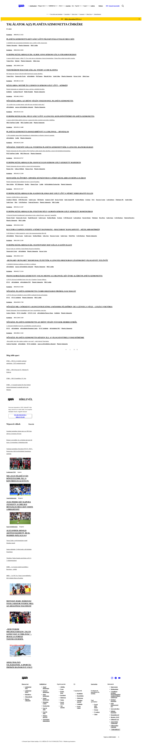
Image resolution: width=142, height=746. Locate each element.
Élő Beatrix (40, 199)
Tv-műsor (97, 712)
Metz (16, 202)
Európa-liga (46, 706)
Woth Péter (72, 236)
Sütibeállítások (115, 729)
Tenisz (62, 700)
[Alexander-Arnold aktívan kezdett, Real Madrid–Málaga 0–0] (20, 523)
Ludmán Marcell (18, 91)
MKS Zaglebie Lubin (26, 122)
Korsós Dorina (86, 218)
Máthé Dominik (28, 91)
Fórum (96, 710)
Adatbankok (32, 6)
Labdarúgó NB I (11, 472)
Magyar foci (25, 684)
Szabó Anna (9, 202)
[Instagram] (112, 678)
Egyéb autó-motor (96, 706)
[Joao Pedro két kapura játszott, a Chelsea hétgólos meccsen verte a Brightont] (20, 495)
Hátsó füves (89, 14)
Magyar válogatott (27, 699)
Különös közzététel (113, 711)
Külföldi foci (43, 684)
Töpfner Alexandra (11, 45)
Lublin (17, 138)
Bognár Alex (9, 169)
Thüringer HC (120, 199)
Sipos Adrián (10, 184)
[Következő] (74, 349)
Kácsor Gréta (77, 76)
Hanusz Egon (29, 169)
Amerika (67, 6)
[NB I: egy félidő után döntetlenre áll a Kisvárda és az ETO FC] (20, 469)
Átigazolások (28, 697)
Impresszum (114, 687)
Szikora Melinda (19, 169)
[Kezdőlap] (21, 6)
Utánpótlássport (97, 14)
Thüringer (95, 218)
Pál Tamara (39, 76)
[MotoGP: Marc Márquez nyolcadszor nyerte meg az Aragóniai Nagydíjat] (20, 595)
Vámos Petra (10, 61)
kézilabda (9, 91)
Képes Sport (74, 14)
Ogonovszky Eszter (20, 76)
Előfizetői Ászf (115, 719)
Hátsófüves (28, 694)
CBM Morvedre (22, 199)
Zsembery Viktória (11, 199)
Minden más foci (45, 716)
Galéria (93, 6)
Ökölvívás (63, 697)
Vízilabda (79, 704)
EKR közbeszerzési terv (114, 705)
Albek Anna (36, 61)
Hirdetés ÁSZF (115, 717)
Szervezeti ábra (115, 709)
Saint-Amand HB (69, 199)
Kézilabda (9, 34)
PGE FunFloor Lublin (12, 153)
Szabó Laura (32, 199)
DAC (93, 199)
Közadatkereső (115, 715)
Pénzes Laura (19, 236)
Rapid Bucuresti (32, 218)
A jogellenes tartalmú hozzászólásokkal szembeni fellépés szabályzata (115, 694)
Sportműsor (67, 14)
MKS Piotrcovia (24, 153)
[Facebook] (116, 678)
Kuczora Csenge (100, 199)
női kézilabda (31, 76)
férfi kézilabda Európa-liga (52, 184)
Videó (95, 714)
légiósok (17, 61)
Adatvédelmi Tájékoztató (114, 722)
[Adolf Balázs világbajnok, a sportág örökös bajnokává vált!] (20, 656)
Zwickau (87, 199)
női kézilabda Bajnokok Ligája (28, 328)
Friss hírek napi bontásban (56, 14)
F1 (73, 6)
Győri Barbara (23, 202)
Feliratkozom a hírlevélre (20, 416)
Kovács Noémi (59, 199)
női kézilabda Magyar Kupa (45, 313)
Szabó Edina (56, 76)
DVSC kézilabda (16, 297)
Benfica (27, 184)
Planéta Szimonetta (24, 45)
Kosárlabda (80, 696)
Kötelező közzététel (113, 700)
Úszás (62, 689)
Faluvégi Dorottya (33, 202)
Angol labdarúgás (11, 498)
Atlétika (62, 687)
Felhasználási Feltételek (114, 726)
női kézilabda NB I (25, 282)
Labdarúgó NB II (28, 691)
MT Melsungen (19, 184)
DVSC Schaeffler (21, 313)
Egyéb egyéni (62, 703)
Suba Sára (46, 236)
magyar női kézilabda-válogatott (24, 107)
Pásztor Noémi (10, 218)
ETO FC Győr (32, 313)
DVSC (8, 282)
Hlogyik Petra (48, 76)
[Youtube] (119, 678)
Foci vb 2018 (45, 708)
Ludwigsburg (110, 199)
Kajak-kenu (62, 692)
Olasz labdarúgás (46, 695)
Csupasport (81, 14)
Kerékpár (63, 695)
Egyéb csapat (79, 707)
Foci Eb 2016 (45, 712)
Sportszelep (94, 684)
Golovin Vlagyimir (11, 344)
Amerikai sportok (79, 701)
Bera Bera (102, 218)
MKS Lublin (34, 45)
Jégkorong (80, 698)
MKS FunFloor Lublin (12, 122)
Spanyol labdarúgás (12, 526)
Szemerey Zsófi (49, 199)
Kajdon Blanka (79, 199)
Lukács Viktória (10, 313)
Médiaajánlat (114, 689)
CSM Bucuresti (67, 218)
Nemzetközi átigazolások (46, 720)
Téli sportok (62, 706)
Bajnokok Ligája (45, 702)
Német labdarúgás (46, 699)
